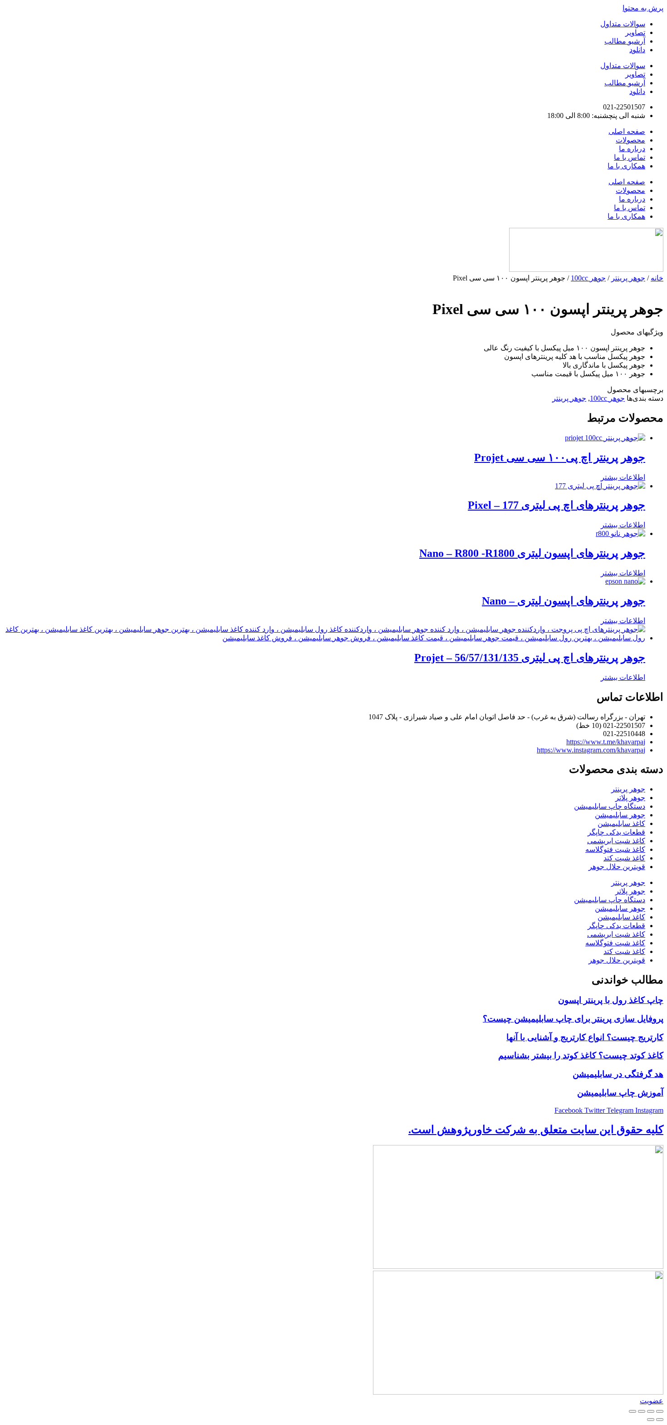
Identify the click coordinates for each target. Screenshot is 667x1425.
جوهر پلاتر (630, 797)
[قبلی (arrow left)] (659, 1419)
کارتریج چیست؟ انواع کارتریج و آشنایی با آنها (584, 1037)
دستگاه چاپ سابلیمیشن (609, 806)
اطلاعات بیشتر (623, 477)
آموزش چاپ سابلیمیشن (620, 1092)
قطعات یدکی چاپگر (616, 832)
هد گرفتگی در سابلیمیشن (618, 1074)
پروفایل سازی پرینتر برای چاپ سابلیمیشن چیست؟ (573, 1018)
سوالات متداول (622, 24)
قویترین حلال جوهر (617, 866)
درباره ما (632, 148)
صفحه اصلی (626, 131)
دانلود (637, 50)
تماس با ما (629, 157)
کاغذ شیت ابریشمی (616, 841)
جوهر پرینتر (628, 278)
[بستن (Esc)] (632, 1411)
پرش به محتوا (643, 8)
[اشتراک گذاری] (641, 1411)
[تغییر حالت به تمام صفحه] (650, 1411)
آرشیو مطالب (624, 41)
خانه (657, 278)
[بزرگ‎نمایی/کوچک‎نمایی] (659, 1411)
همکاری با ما (626, 166)
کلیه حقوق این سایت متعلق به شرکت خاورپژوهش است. (535, 1129)
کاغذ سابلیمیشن (621, 823)
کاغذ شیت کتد (624, 858)
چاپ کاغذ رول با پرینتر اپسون (610, 1000)
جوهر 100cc (588, 278)
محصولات (630, 140)
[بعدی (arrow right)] (650, 1419)
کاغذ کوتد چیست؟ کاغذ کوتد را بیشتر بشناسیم (580, 1055)
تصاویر (635, 32)
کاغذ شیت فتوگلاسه (615, 849)
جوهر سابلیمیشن (620, 815)
